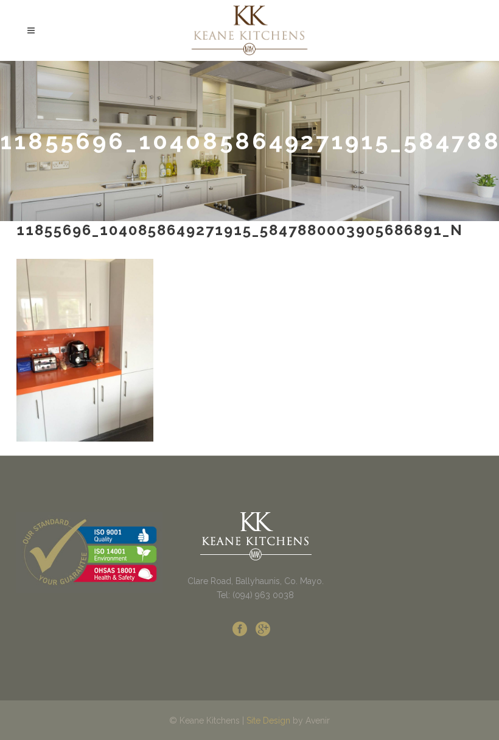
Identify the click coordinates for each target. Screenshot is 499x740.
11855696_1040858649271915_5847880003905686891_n (239, 230)
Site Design (268, 720)
